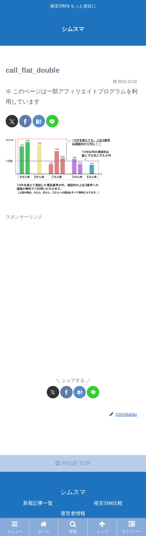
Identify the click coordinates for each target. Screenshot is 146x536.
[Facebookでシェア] (25, 121)
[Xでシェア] (12, 121)
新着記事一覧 (38, 503)
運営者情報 (73, 513)
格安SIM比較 (108, 503)
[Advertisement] (73, 295)
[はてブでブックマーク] (39, 121)
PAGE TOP (75, 463)
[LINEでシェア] (52, 121)
